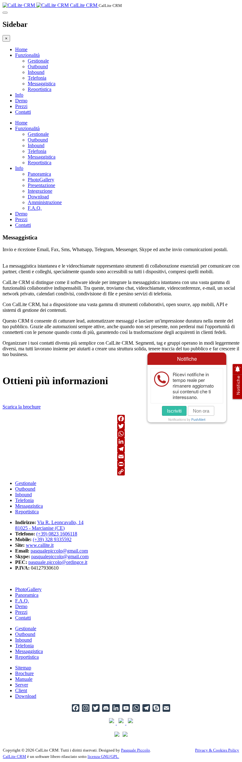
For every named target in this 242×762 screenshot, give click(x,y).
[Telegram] (121, 449)
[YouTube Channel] (126, 708)
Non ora (201, 411)
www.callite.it (40, 545)
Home (21, 49)
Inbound (36, 72)
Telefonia (37, 78)
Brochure (24, 673)
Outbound (38, 66)
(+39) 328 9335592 (52, 539)
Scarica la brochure (22, 406)
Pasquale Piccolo (135, 750)
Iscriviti (174, 411)
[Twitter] (121, 426)
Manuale (23, 679)
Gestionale (38, 61)
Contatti (23, 112)
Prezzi (21, 106)
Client (21, 690)
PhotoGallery (41, 179)
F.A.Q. (35, 208)
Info (19, 95)
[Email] (121, 456)
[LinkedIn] (121, 441)
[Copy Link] (121, 471)
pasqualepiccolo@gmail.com (59, 550)
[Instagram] (86, 708)
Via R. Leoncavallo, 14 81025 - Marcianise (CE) (49, 525)
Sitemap (23, 667)
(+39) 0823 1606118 (56, 533)
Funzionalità (27, 55)
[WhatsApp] (121, 434)
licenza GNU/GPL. (103, 756)
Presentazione (41, 185)
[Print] (121, 464)
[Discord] (106, 708)
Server (21, 684)
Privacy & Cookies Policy (217, 750)
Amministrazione (45, 202)
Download (38, 196)
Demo (21, 100)
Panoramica (39, 174)
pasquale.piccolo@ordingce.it (57, 562)
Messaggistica (41, 83)
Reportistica (39, 89)
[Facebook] (121, 418)
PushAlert (198, 419)
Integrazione (40, 191)
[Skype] (156, 708)
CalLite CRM (14, 756)
